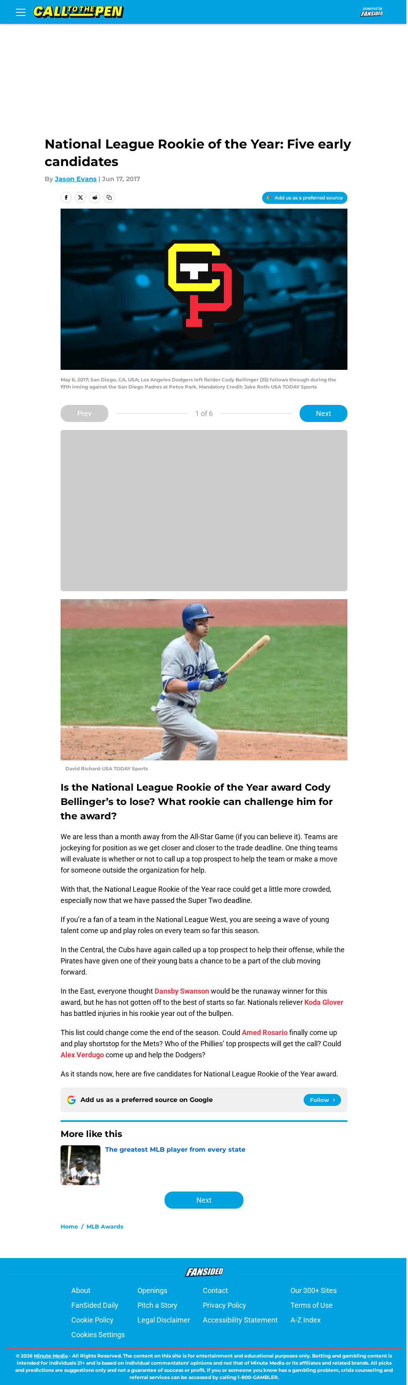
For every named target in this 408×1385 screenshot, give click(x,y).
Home (69, 1226)
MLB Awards (104, 1226)
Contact (215, 1290)
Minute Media (51, 1356)
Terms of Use (311, 1305)
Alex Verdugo (82, 1055)
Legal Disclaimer (163, 1320)
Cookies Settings (98, 1334)
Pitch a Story (157, 1305)
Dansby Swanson (182, 991)
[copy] (109, 197)
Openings (152, 1290)
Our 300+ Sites (313, 1290)
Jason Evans (76, 179)
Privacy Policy (224, 1305)
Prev (84, 413)
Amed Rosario (265, 1032)
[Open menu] (21, 12)
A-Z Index (305, 1320)
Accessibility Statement (240, 1320)
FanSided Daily (94, 1305)
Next (323, 413)
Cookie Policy (92, 1320)
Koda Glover (323, 1002)
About (80, 1290)
